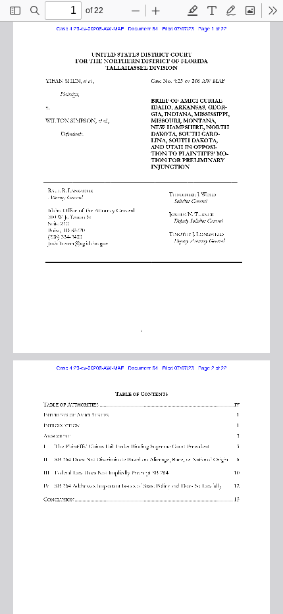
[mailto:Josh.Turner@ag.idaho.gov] (79, 242)
